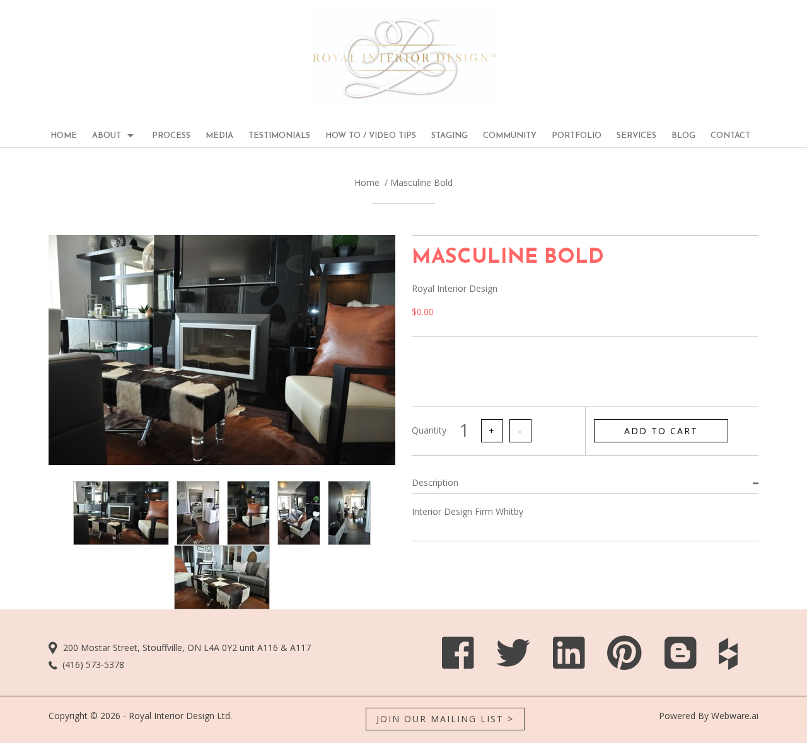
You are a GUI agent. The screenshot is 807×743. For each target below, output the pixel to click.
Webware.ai (734, 716)
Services (636, 136)
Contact (730, 136)
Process (171, 136)
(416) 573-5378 (93, 665)
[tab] (585, 482)
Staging (449, 136)
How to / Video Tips (370, 136)
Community (510, 136)
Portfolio (576, 136)
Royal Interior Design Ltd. (180, 716)
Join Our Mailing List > (445, 719)
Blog (683, 136)
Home (367, 182)
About (106, 136)
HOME (63, 136)
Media (219, 136)
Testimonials (279, 136)
